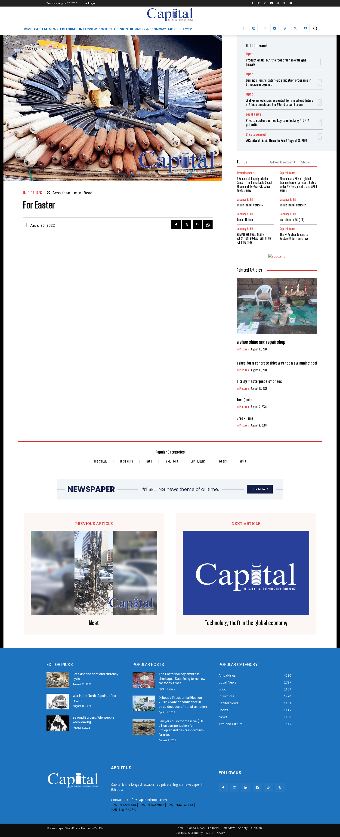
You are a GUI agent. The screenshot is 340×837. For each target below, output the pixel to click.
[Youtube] (291, 3)
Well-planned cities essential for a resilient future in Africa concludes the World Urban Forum (279, 102)
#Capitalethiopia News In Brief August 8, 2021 (276, 140)
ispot (249, 54)
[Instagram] (258, 3)
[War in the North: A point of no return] (57, 701)
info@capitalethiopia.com (148, 799)
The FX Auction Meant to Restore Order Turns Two (294, 236)
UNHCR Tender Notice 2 (293, 205)
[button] (315, 28)
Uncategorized (256, 134)
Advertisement (282, 162)
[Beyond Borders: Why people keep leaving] (57, 723)
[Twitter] (284, 3)
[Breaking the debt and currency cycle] (57, 680)
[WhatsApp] (208, 224)
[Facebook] (252, 3)
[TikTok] (278, 3)
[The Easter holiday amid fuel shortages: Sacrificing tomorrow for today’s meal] (144, 680)
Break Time (245, 418)
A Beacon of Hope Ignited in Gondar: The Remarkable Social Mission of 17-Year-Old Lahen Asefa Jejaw (254, 184)
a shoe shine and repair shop (261, 342)
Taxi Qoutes (245, 399)
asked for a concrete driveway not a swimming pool (277, 363)
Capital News (287, 173)
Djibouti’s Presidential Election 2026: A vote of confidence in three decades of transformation (183, 702)
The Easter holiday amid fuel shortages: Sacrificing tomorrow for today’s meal (182, 678)
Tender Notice (245, 220)
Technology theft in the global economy (246, 623)
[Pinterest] (197, 224)
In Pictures (32, 193)
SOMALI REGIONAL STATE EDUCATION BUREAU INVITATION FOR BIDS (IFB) (254, 238)
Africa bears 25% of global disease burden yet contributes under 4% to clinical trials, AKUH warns (298, 184)
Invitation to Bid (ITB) (292, 220)
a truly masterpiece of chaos (259, 381)
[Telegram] (271, 3)
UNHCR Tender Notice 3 (250, 205)
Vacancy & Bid (245, 199)
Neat (94, 623)
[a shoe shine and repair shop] (277, 306)
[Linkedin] (265, 3)
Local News (253, 114)
